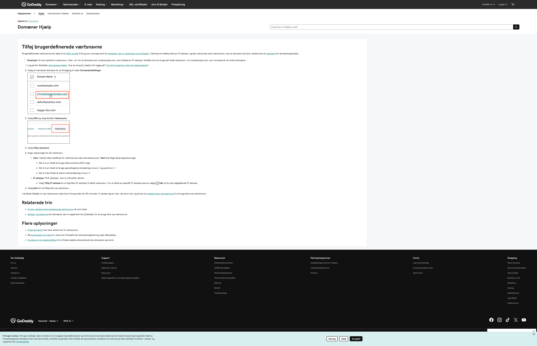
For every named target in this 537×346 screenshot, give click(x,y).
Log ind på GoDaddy (421, 263)
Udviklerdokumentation (223, 263)
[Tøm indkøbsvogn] (513, 4)
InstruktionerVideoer (58, 13)
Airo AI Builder (159, 4)
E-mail (88, 4)
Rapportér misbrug (109, 268)
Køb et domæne (513, 263)
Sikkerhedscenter (18, 283)
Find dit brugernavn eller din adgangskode (126, 65)
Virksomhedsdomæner (223, 273)
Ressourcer (106, 273)
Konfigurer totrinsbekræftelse (42, 240)
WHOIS (217, 288)
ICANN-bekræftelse (222, 268)
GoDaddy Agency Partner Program (324, 263)
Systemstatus (93, 13)
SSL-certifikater (138, 4)
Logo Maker (512, 298)
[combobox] (391, 27)
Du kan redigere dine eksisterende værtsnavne (50, 209)
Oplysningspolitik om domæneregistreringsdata (120, 278)
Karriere (14, 268)
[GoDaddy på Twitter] (515, 321)
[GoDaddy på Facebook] (491, 321)
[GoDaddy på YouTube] (523, 321)
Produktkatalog (220, 293)
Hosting (510, 288)
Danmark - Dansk (47, 321)
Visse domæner (35, 230)
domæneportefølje (58, 65)
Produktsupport (108, 263)
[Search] (516, 26)
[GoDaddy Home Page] (22, 320)
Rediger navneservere (38, 214)
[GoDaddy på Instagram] (499, 321)
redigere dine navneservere (160, 193)
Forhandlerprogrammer (320, 268)
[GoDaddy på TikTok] (507, 321)
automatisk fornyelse (41, 235)
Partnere (314, 273)
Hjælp (41, 13)
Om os (13, 263)
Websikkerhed (513, 293)
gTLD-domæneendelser (516, 268)
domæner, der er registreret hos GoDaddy (128, 53)
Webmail (217, 283)
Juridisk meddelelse (18, 278)
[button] (533, 331)
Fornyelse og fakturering (423, 268)
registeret (270, 53)
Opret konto (418, 273)
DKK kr (67, 321)
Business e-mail (513, 278)
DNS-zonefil (72, 53)
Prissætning (178, 4)
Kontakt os (77, 13)
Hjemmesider (512, 273)
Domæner (34, 21)
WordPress (511, 283)
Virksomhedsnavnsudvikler (224, 278)
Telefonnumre (513, 303)
